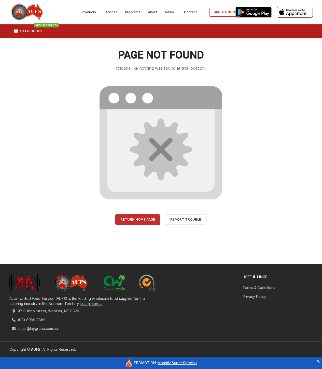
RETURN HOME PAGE (137, 219)
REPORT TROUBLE (185, 219)
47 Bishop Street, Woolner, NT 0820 (48, 311)
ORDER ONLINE (225, 12)
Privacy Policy (254, 296)
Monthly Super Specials (177, 363)
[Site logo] (27, 11)
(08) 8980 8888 (31, 320)
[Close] (318, 361)
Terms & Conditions (259, 287)
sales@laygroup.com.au (37, 328)
